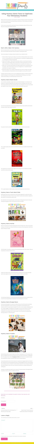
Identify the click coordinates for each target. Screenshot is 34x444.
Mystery (15, 17)
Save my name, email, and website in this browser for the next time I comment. (14, 436)
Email (13, 433)
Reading (18, 17)
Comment (3, 420)
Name (2, 433)
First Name (3, 397)
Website (24, 433)
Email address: (3, 401)
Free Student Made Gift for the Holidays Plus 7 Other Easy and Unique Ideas (8, 410)
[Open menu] (17, 10)
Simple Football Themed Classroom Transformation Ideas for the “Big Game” (26, 410)
